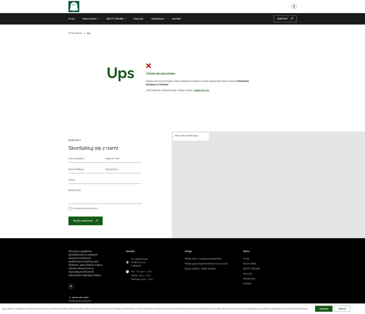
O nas (71, 18)
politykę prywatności (89, 208)
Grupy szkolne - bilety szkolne (200, 268)
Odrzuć (342, 308)
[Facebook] (294, 6)
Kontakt (176, 18)
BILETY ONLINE (115, 18)
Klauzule (138, 18)
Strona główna (75, 33)
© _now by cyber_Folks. (78, 297)
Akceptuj (323, 308)
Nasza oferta (89, 18)
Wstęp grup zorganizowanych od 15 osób (206, 263)
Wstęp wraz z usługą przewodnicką (203, 258)
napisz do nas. (201, 90)
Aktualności (157, 18)
